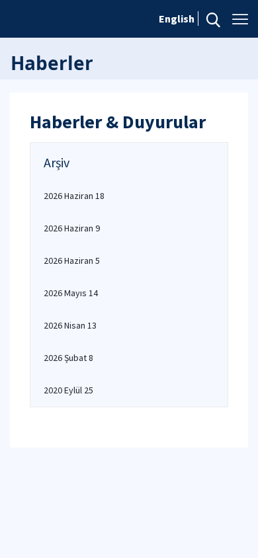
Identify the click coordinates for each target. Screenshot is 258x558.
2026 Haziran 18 (74, 196)
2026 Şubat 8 (68, 358)
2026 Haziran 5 (72, 260)
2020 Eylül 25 (68, 390)
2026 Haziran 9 (72, 228)
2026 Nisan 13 (70, 325)
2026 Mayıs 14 (71, 293)
